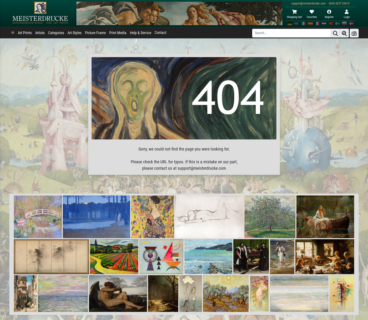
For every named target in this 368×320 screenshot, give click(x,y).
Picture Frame (95, 33)
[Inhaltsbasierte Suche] (344, 33)
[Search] (335, 33)
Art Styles (75, 33)
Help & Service (140, 33)
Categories (56, 33)
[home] (12, 33)
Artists (40, 33)
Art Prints (25, 33)
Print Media (117, 33)
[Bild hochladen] (354, 33)
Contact (160, 32)
